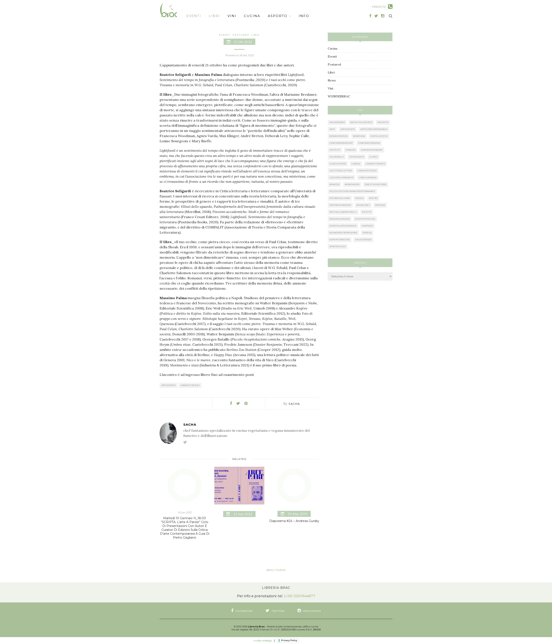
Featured (241, 34)
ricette (367, 212)
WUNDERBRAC (339, 96)
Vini (231, 16)
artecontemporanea (373, 129)
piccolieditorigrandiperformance (352, 191)
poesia (359, 198)
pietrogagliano (339, 198)
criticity (334, 150)
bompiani (359, 136)
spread (367, 232)
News (332, 80)
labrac (356, 164)
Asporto (277, 16)
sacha (294, 403)
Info (304, 16)
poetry (373, 198)
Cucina (252, 16)
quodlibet (363, 205)
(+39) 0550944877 (299, 596)
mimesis (334, 184)
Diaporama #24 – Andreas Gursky (294, 521)
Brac (270, 570)
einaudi (351, 150)
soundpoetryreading (343, 232)
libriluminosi (368, 177)
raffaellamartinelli (343, 212)
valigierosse (363, 239)
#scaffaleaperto (361, 122)
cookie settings (262, 640)
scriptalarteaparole (343, 226)
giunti (373, 157)
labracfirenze (190, 385)
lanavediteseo (367, 170)
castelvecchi (379, 136)
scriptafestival (365, 219)
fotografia (356, 157)
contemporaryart (341, 143)
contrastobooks (369, 143)
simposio (367, 226)
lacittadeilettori (340, 170)
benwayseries (338, 136)
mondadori (352, 184)
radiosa (380, 205)
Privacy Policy (289, 640)
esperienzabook (372, 150)
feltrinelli (336, 157)
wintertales (337, 246)
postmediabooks (340, 205)
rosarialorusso (339, 219)
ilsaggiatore (337, 164)
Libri (214, 16)
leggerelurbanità (341, 177)
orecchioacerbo (376, 184)
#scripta (383, 122)
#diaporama (337, 122)
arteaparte (168, 385)
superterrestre (339, 239)
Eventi (193, 16)
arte (332, 129)
